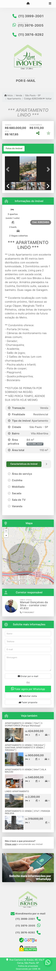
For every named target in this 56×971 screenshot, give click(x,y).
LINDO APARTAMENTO (17, 791)
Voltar (48, 98)
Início (10, 95)
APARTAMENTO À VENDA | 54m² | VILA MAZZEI (25, 770)
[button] (8, 169)
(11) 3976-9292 (31, 35)
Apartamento (14, 98)
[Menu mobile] (28, 3)
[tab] (14, 148)
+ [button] (6, 531)
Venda (19, 95)
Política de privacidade (28, 966)
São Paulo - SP (32, 95)
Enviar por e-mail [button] (29, 676)
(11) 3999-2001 (31, 16)
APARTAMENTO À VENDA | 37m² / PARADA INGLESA (27, 812)
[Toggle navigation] (50, 4)
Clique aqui (11, 844)
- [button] (6, 535)
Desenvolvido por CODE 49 (28, 969)
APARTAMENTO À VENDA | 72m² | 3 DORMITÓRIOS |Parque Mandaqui (23, 724)
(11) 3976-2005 (31, 25)
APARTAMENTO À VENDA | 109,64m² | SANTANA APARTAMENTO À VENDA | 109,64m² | (25, 747)
